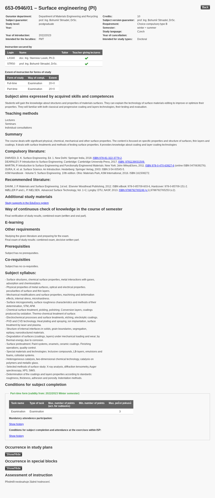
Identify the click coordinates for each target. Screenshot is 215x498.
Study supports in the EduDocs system (27, 203)
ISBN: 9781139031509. (131, 161)
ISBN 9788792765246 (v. (133, 190)
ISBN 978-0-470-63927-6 (159, 165)
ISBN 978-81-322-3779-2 (107, 158)
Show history (16, 424)
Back (205, 7)
